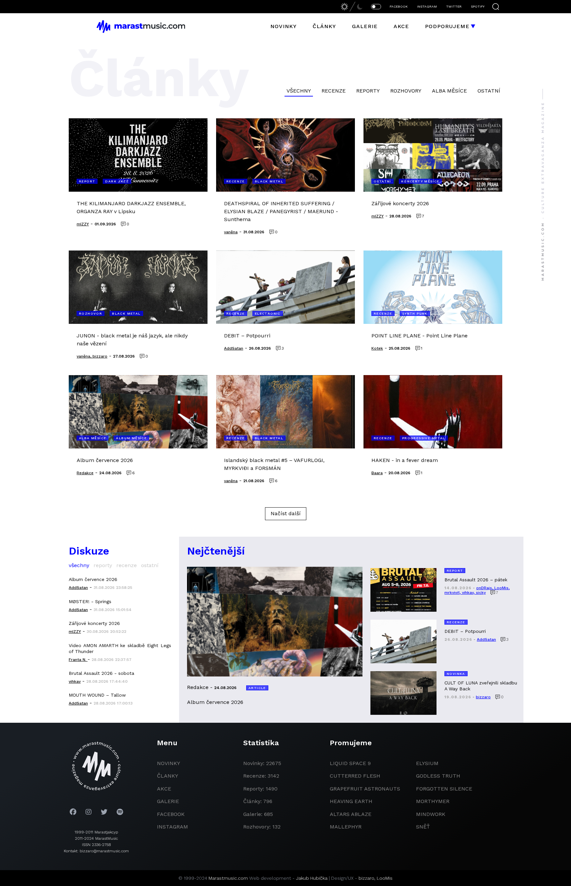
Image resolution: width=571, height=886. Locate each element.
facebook (171, 814)
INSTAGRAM (427, 6)
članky (167, 776)
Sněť (423, 827)
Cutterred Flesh (355, 776)
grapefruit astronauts (365, 789)
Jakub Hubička (311, 878)
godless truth (438, 776)
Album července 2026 (93, 579)
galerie (168, 801)
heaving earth (351, 801)
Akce (401, 26)
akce (164, 789)
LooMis (385, 878)
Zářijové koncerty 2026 (94, 623)
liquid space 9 (350, 763)
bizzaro (366, 878)
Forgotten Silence (444, 789)
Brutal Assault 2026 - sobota (101, 673)
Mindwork (430, 814)
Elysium (427, 763)
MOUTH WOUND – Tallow (97, 695)
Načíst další (286, 513)
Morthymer (432, 801)
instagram (172, 827)
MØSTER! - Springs (90, 601)
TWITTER (454, 6)
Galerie (365, 26)
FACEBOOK (399, 6)
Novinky (283, 26)
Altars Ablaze (350, 814)
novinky (168, 763)
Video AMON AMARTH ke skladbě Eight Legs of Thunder (120, 648)
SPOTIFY (477, 6)
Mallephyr (346, 827)
